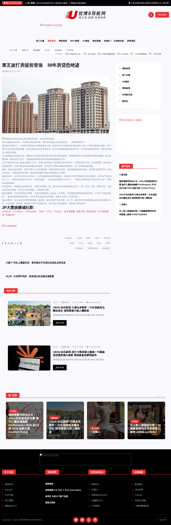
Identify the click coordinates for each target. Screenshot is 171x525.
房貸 (72, 246)
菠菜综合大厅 (11, 509)
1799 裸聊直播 (141, 57)
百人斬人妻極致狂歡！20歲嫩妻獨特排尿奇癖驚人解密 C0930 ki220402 (105, 432)
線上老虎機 (69, 215)
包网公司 (25, 53)
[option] (24, 423)
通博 (108, 246)
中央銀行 (68, 241)
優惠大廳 (80, 215)
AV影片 (94, 493)
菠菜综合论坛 (75, 57)
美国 (90, 246)
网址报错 (162, 18)
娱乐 (97, 241)
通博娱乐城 (93, 251)
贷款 (99, 246)
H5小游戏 (92, 57)
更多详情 (60, 326)
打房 (81, 246)
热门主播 (40, 44)
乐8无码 (125, 57)
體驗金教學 (91, 215)
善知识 (125, 104)
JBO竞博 (139, 493)
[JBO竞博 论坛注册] (85, 462)
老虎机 (107, 44)
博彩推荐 (63, 44)
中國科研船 (64, 305)
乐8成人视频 (140, 503)
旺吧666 (95, 487)
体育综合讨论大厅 (99, 498)
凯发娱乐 (139, 487)
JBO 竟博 (157, 57)
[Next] (163, 398)
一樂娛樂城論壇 (142, 509)
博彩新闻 (52, 44)
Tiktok (41, 215)
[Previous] (159, 398)
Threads (58, 215)
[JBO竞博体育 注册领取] (138, 137)
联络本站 (9, 487)
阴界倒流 (131, 44)
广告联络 (95, 509)
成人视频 (9, 503)
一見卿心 (123, 208)
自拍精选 (58, 53)
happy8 (8, 493)
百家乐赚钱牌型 (108, 57)
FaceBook (18, 215)
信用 (79, 241)
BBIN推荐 (74, 44)
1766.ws (138, 498)
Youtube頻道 (30, 215)
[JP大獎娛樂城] (47, 233)
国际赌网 (36, 53)
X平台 (49, 215)
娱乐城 (107, 241)
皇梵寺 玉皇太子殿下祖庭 (56, 499)
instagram (6, 215)
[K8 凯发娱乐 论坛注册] (85, 32)
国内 (88, 241)
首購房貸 (106, 251)
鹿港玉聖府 (50, 506)
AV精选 (85, 44)
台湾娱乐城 (119, 44)
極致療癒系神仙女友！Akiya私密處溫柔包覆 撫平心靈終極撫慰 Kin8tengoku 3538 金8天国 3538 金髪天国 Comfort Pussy (138, 187)
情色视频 (97, 44)
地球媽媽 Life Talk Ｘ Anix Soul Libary (63, 493)
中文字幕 (69, 53)
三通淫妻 (123, 178)
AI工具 (47, 53)
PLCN (55, 305)
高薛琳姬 (49, 487)
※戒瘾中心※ (97, 503)
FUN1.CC (10, 218)
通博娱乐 (79, 251)
